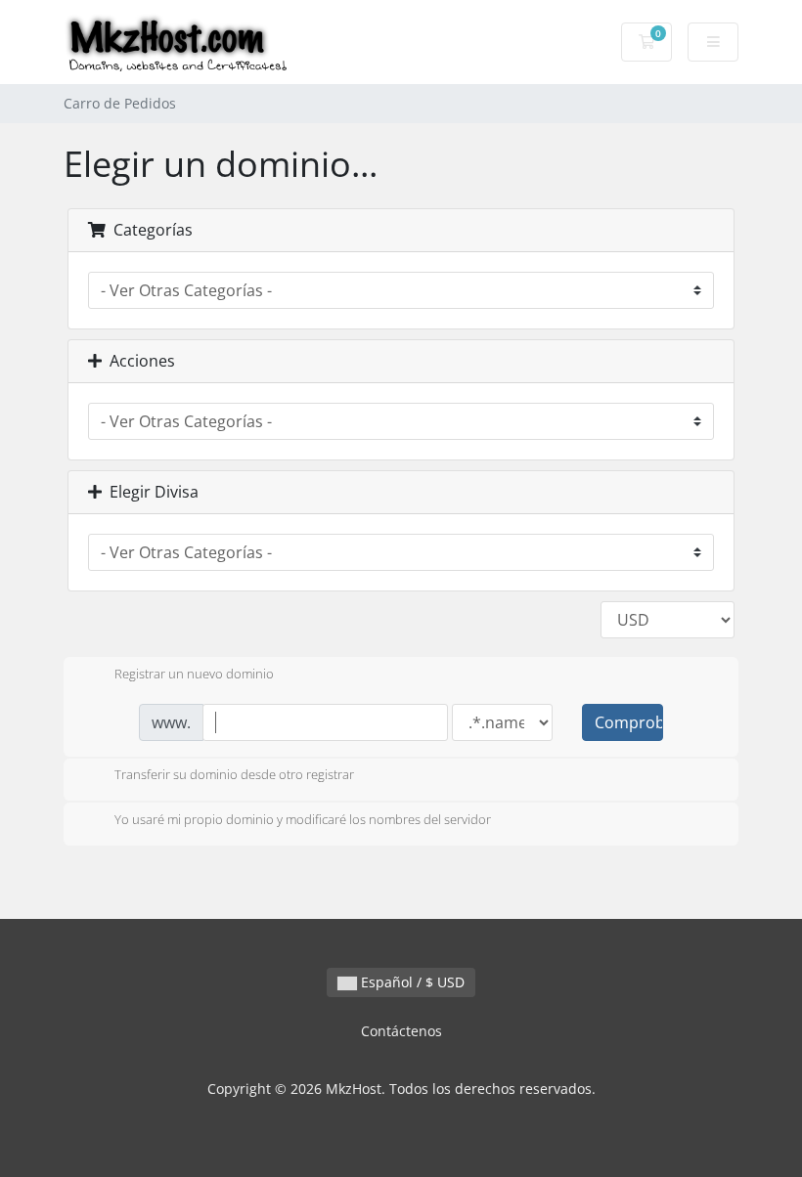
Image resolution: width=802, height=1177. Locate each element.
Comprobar (629, 722)
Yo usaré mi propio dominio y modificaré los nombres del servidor (302, 819)
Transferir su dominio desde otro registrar (234, 775)
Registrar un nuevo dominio (194, 673)
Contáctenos (401, 1031)
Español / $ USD (411, 982)
